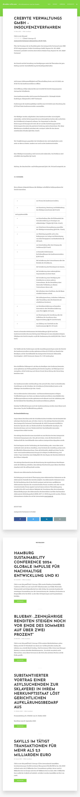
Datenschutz (70, 4)
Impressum (62, 4)
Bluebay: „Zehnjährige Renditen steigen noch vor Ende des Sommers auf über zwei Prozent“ (40, 626)
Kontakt (55, 4)
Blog (49, 4)
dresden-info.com (10, 4)
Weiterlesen (20, 601)
